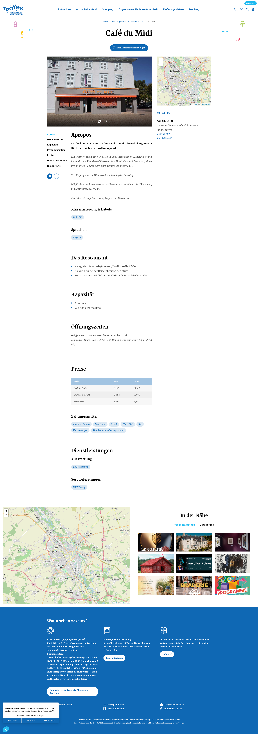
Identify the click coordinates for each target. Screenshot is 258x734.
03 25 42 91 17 (163, 134)
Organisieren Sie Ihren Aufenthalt (138, 9)
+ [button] (161, 60)
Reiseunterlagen (114, 658)
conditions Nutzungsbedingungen (160, 723)
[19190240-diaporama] (99, 92)
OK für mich (49, 720)
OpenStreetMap (205, 104)
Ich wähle (31, 720)
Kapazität (52, 144)
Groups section (116, 704)
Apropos (52, 134)
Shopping (107, 9)
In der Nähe (54, 165)
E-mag (252, 3)
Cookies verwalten (120, 720)
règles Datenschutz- (133, 723)
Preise (50, 155)
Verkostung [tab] (207, 524)
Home (105, 22)
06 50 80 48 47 (164, 138)
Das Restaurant (55, 139)
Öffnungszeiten (56, 150)
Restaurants (136, 22)
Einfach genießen (173, 9)
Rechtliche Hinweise (101, 720)
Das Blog (194, 9)
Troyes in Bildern (174, 704)
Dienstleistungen (57, 160)
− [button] (161, 64)
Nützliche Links (173, 708)
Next (106, 122)
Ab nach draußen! (86, 9)
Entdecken (64, 9)
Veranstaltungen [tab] (184, 524)
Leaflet (195, 104)
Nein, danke (12, 720)
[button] (5, 729)
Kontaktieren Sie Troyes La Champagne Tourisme (69, 691)
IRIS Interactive (173, 720)
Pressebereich (116, 708)
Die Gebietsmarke (61, 704)
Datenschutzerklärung (140, 720)
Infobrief (167, 654)
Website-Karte (85, 720)
